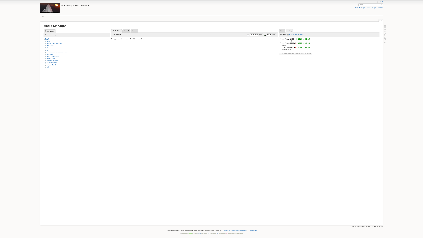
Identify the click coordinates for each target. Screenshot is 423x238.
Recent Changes (360, 8)
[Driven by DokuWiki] (239, 233)
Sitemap (380, 8)
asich (48, 41)
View (282, 31)
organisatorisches (53, 56)
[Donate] (193, 233)
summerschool (52, 63)
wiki (48, 67)
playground (51, 58)
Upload (126, 31)
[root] (47, 39)
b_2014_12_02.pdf (295, 34)
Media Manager (371, 8)
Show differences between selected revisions (295, 54)
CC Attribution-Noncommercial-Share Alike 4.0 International (239, 230)
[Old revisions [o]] (384, 30)
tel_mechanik (51, 65)
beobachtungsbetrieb (54, 43)
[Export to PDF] (384, 39)
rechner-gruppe (52, 60)
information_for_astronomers (57, 52)
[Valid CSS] (220, 233)
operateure (51, 54)
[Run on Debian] (229, 233)
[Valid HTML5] (211, 233)
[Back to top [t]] (384, 43)
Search (382, 5)
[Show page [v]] (384, 26)
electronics (50, 45)
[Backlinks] (384, 35)
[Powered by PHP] (202, 233)
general (49, 50)
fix (47, 47)
